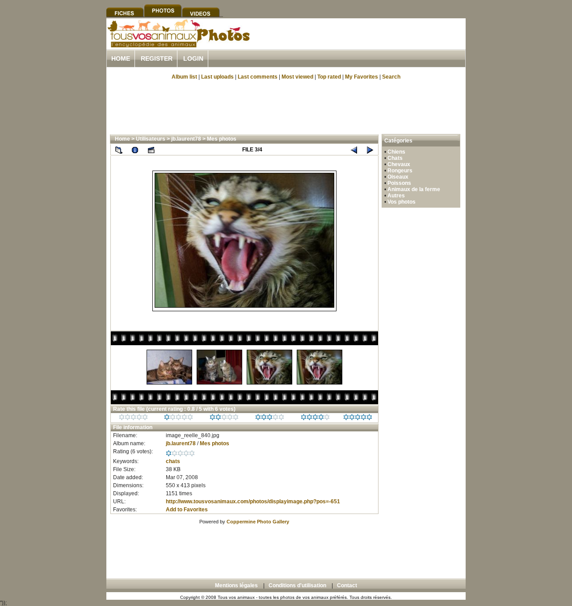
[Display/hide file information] (135, 149)
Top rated (329, 77)
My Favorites (361, 77)
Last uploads (217, 77)
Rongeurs (399, 170)
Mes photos (221, 139)
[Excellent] (315, 418)
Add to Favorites (187, 509)
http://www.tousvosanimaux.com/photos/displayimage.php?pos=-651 (253, 501)
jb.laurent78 (186, 139)
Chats (395, 158)
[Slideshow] (151, 149)
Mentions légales (236, 585)
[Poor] (178, 418)
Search (391, 77)
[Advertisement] (361, 44)
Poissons (399, 183)
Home (120, 58)
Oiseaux (397, 177)
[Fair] (224, 418)
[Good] (269, 418)
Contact (347, 585)
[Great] (357, 418)
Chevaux (398, 164)
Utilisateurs (150, 139)
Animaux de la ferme (413, 189)
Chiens (396, 152)
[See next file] (370, 149)
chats (173, 461)
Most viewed (297, 77)
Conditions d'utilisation (297, 585)
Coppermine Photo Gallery (258, 521)
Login (193, 58)
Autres (396, 195)
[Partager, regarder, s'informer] (178, 46)
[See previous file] (354, 149)
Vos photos (401, 202)
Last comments (258, 77)
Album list (184, 77)
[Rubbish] (133, 418)
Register (156, 58)
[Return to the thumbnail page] (119, 149)
